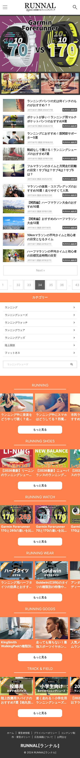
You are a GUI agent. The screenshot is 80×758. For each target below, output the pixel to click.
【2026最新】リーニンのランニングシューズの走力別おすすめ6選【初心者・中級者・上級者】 (17, 473)
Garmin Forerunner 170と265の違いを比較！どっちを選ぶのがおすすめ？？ (16, 529)
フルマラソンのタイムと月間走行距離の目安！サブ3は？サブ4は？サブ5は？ (52, 170)
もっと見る (40, 429)
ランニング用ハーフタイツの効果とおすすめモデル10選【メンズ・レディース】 (17, 584)
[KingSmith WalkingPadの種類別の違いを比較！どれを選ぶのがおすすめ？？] (16, 628)
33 (29, 285)
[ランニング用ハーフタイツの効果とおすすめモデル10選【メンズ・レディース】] (16, 570)
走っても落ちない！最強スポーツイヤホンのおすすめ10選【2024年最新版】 (51, 644)
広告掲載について (43, 736)
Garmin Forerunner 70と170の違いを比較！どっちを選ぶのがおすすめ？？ (51, 529)
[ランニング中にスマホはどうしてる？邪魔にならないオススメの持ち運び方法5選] (51, 402)
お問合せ (61, 736)
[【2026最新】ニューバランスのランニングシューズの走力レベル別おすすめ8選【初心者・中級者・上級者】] (51, 458)
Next (76, 40)
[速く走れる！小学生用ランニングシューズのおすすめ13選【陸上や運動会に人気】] (51, 686)
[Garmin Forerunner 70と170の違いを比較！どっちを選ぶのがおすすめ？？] (51, 514)
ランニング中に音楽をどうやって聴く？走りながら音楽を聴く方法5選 (17, 417)
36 (62, 285)
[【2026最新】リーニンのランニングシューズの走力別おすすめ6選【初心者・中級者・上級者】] (16, 458)
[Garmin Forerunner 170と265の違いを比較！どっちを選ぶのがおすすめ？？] (16, 514)
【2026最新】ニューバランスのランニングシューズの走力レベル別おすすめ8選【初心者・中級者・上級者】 (52, 473)
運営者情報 (24, 732)
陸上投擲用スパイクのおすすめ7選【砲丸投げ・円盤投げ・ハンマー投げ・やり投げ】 (16, 700)
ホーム (10, 732)
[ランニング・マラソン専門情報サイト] (40, 7)
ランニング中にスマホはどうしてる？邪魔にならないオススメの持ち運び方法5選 (51, 417)
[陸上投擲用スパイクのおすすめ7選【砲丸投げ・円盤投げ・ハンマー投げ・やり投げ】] (16, 686)
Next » (40, 270)
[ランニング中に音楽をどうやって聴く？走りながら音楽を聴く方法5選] (16, 402)
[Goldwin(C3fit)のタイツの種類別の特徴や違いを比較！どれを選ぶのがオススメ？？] (51, 570)
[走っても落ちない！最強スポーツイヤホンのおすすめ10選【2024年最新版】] (51, 628)
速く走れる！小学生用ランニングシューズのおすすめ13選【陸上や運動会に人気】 (52, 700)
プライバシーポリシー (45, 732)
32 (18, 285)
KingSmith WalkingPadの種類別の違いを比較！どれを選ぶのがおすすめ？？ (16, 644)
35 (51, 285)
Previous (3, 40)
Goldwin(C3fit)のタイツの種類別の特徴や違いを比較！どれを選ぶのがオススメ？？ (52, 584)
